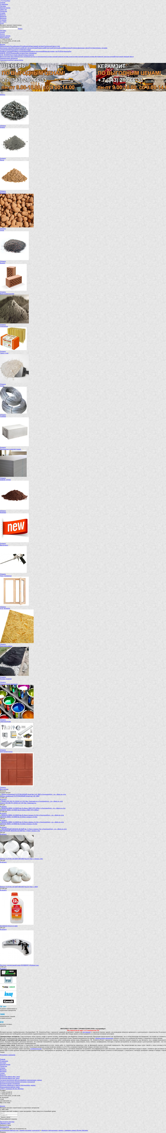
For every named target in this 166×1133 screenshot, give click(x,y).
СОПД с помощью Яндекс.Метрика (12, 1089)
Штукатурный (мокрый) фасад (124, 56)
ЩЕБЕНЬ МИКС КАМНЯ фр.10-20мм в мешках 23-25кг (18, 824)
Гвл (70, 51)
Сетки (2, 49)
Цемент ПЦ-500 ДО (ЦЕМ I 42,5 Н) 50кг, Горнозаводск (18, 803)
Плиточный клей (58, 48)
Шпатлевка (67, 48)
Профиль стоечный (6, 51)
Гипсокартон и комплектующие (20, 49)
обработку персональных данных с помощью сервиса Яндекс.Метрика (64, 1130)
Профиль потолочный (36, 51)
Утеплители (47, 46)
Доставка (3, 6)
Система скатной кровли (80, 56)
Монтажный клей (17, 48)
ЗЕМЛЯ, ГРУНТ (5, 53)
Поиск (20, 28)
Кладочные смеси (6, 48)
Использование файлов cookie (10, 1087)
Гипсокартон (65, 51)
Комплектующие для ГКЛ (52, 51)
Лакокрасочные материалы (9, 58)
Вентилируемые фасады (8, 56)
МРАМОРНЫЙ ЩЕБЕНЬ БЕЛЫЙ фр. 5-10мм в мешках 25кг (20, 831)
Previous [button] (3, 62)
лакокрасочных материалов (104, 1038)
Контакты (3, 18)
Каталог (2, 44)
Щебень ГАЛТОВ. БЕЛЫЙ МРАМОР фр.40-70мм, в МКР (19, 887)
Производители (5, 8)
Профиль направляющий (21, 51)
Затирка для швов (101, 48)
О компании (4, 4)
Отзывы (2, 13)
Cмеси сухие (55, 46)
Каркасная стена (21, 56)
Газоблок (7, 49)
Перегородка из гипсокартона (36, 56)
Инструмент (21, 53)
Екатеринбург (4, 1127)
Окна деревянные (31, 53)
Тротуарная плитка (17, 60)
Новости (3, 14)
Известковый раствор (36, 46)
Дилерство (3, 11)
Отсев (22, 46)
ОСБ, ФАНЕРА (5, 55)
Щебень (2, 46)
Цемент (7, 46)
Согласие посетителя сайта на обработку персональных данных (21, 1080)
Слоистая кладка (108, 56)
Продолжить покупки (7, 1122)
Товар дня (3, 9)
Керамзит (17, 46)
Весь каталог (4, 789)
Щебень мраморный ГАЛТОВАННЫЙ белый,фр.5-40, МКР (19, 796)
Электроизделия (5, 60)
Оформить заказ (5, 1123)
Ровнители (40, 48)
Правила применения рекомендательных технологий (17, 1082)
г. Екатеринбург (5, 1)
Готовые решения (28, 55)
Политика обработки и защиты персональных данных (18, 1085)
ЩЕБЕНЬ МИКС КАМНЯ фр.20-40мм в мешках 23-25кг (18, 817)
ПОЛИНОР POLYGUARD (9, 926)
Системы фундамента (95, 56)
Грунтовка (92, 48)
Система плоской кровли (54, 56)
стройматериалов (36, 1048)
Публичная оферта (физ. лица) (10, 1076)
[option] (48, 77)
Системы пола (67, 56)
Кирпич (26, 46)
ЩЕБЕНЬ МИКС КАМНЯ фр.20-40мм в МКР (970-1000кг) (19, 810)
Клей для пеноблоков (30, 48)
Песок (12, 46)
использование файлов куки (9, 1130)
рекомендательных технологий (29, 1130)
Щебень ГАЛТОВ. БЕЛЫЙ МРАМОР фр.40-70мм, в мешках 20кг (21, 859)
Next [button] (2, 93)
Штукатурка (48, 48)
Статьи (2, 1073)
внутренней (87, 1032)
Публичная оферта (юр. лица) (9, 1078)
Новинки (14, 53)
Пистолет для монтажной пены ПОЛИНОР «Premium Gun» (19, 965)
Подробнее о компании (7, 1055)
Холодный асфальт (16, 55)
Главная (2, 2)
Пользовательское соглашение (10, 1083)
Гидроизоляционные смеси (80, 48)
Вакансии (3, 16)
